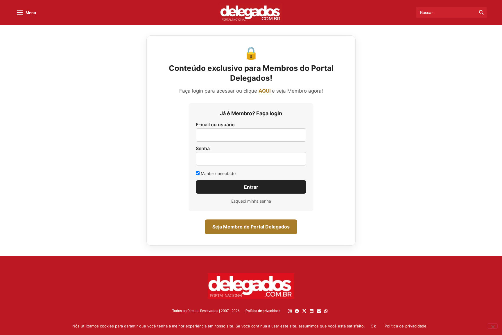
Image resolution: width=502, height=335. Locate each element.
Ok (373, 326)
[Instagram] (289, 311)
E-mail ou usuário (215, 124)
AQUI (265, 91)
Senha (203, 148)
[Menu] (19, 12)
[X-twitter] (304, 311)
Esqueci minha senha (251, 201)
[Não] (493, 326)
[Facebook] (297, 311)
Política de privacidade (406, 326)
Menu (31, 12)
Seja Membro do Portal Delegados (251, 227)
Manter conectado (218, 173)
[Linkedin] (311, 311)
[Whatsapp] (326, 311)
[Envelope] (318, 311)
